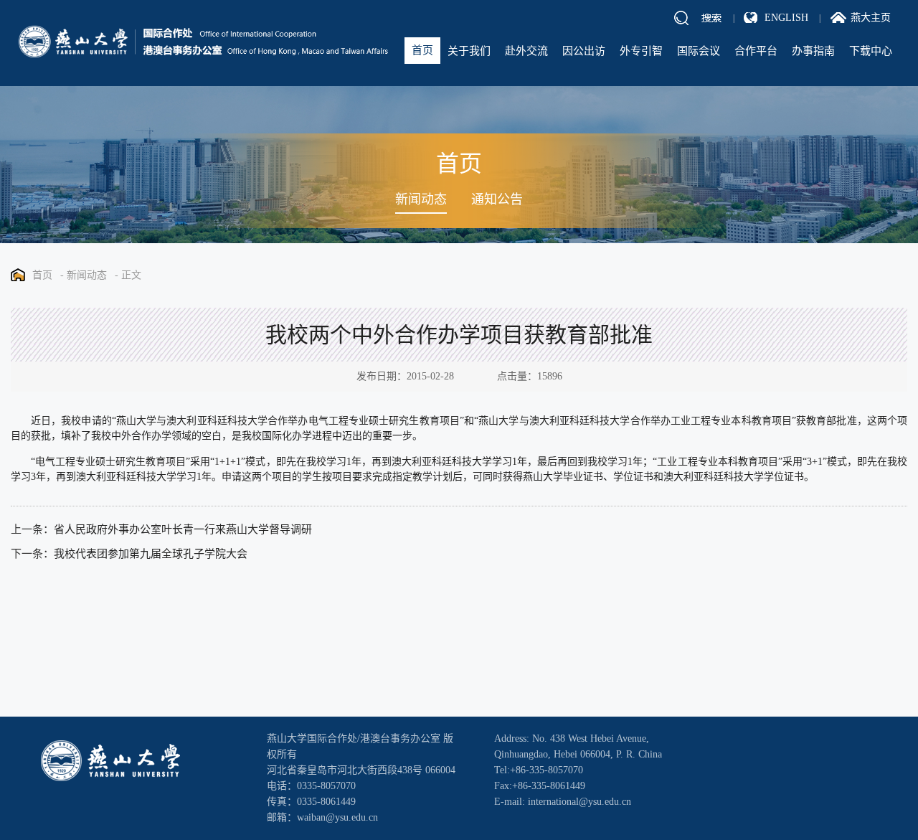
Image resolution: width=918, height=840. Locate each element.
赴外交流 (526, 51)
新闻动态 (421, 199)
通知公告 (497, 199)
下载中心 (870, 51)
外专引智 (641, 51)
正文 (131, 275)
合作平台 (755, 51)
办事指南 (813, 51)
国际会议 (698, 51)
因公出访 (583, 51)
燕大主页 (871, 17)
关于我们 (469, 51)
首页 (422, 50)
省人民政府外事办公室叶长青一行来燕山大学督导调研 (183, 529)
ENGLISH (786, 17)
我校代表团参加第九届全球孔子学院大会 (150, 554)
